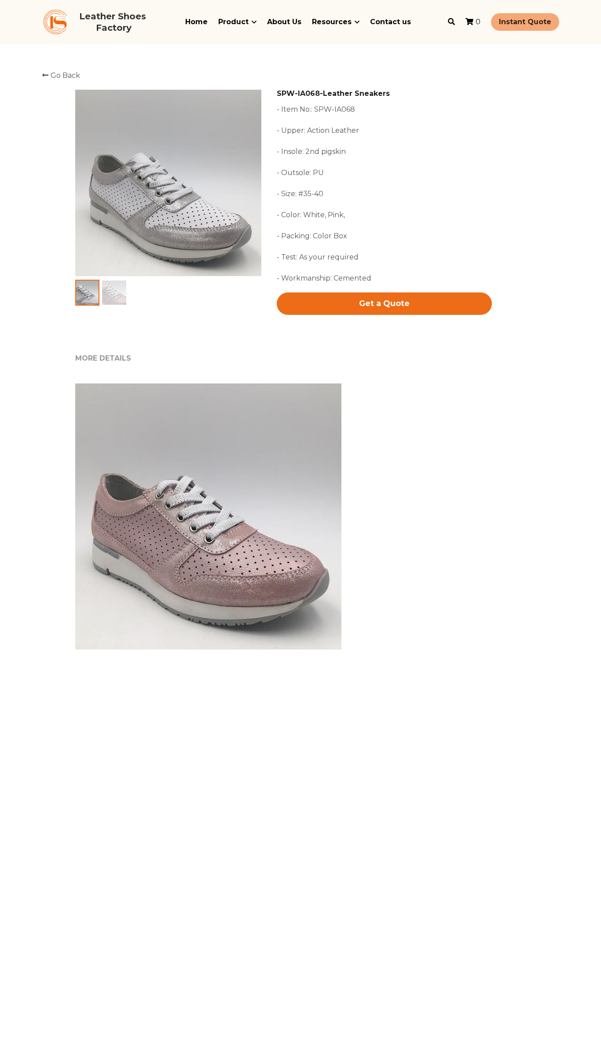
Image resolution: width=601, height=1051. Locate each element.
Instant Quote (525, 22)
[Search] (451, 22)
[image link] (55, 21)
